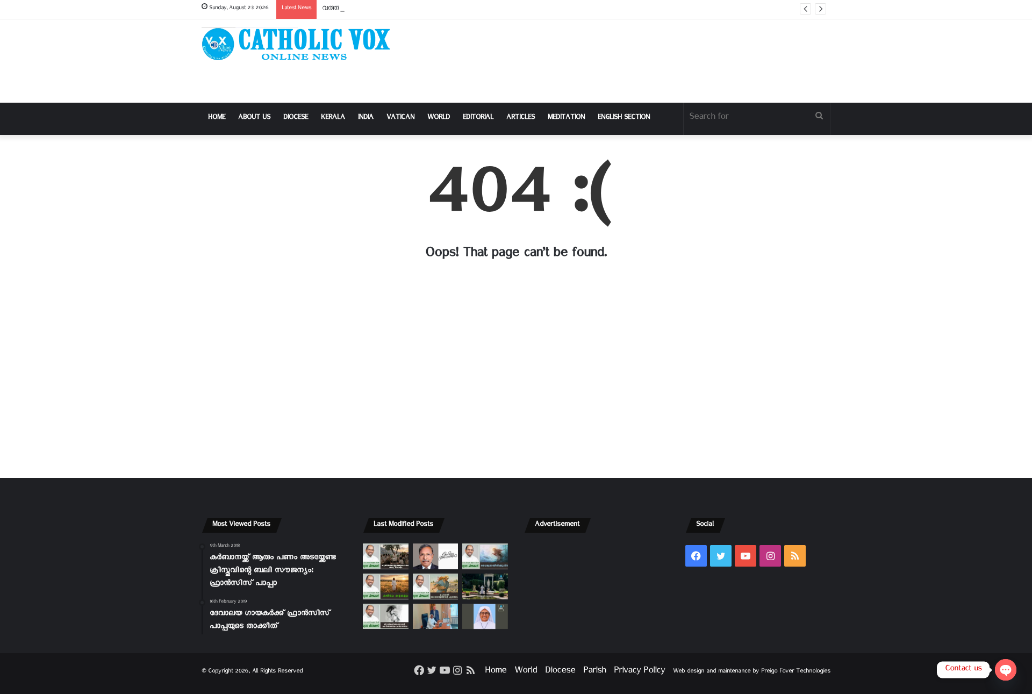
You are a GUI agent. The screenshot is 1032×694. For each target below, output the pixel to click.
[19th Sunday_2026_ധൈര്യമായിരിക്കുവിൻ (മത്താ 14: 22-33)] (485, 556)
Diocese (295, 118)
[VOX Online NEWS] (301, 43)
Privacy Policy (639, 672)
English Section (624, 118)
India (366, 118)
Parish (594, 672)
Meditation (566, 118)
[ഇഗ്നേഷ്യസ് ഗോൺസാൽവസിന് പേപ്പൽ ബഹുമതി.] (435, 556)
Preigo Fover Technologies (795, 672)
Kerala (333, 118)
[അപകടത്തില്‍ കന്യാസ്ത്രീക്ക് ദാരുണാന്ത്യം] (485, 616)
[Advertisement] (623, 61)
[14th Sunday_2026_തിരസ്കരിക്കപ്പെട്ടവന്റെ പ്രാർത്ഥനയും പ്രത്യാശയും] (385, 616)
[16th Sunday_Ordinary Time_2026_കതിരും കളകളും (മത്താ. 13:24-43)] (385, 586)
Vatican (400, 118)
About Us (254, 118)
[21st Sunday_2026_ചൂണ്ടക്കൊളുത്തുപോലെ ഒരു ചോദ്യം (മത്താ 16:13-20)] (385, 556)
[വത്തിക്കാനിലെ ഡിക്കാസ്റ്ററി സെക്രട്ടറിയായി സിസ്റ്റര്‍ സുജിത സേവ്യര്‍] (435, 616)
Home (216, 118)
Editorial (478, 118)
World (438, 118)
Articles (520, 118)
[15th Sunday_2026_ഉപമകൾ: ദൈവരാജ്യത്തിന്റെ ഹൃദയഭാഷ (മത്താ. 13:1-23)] (435, 586)
